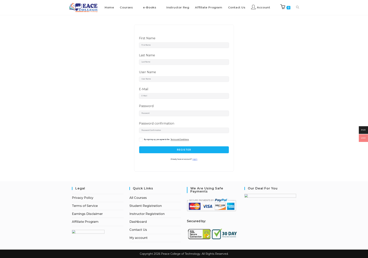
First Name (147, 38)
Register (184, 149)
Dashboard (138, 222)
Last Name (147, 55)
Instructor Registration (147, 214)
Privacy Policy (82, 198)
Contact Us (138, 230)
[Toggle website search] (297, 7)
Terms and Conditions (180, 139)
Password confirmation (156, 123)
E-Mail (143, 89)
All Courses (138, 198)
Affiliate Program (85, 222)
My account (138, 238)
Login (194, 159)
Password (146, 106)
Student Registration (145, 206)
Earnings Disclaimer (87, 214)
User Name (147, 72)
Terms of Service (85, 206)
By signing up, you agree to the (166, 139)
